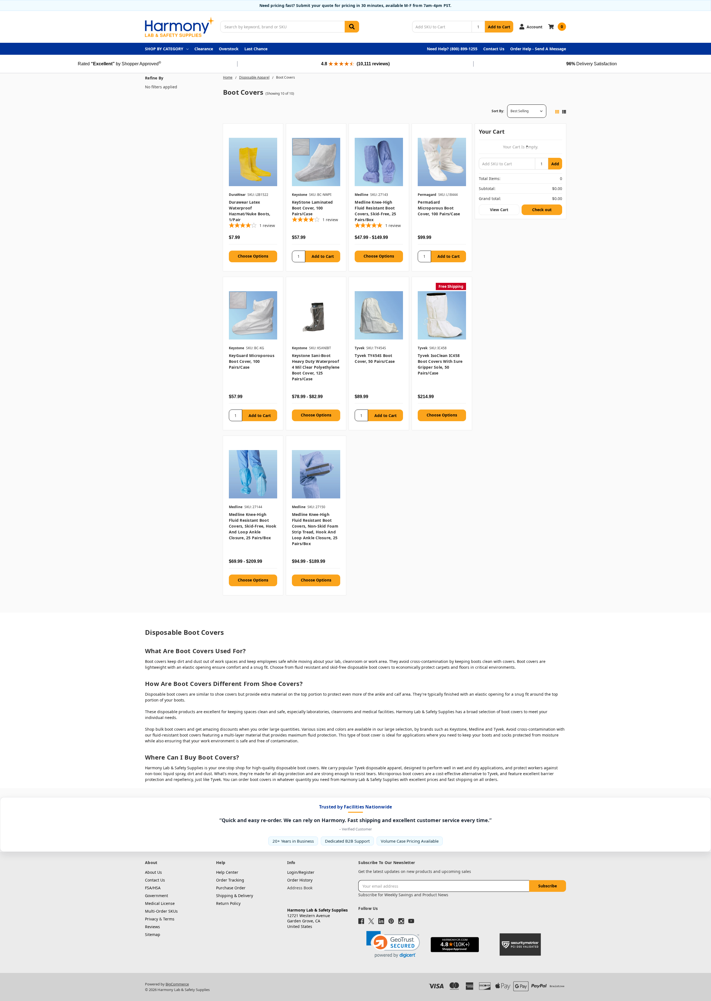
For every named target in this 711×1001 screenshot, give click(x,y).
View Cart (499, 209)
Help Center (227, 872)
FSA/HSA (153, 887)
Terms (168, 919)
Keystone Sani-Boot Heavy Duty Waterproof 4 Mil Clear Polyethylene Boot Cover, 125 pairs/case (316, 367)
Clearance (203, 48)
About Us (153, 872)
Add (555, 163)
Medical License (160, 903)
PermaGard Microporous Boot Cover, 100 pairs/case (439, 207)
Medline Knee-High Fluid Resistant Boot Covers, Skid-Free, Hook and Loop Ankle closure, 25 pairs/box (253, 526)
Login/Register (300, 872)
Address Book (299, 887)
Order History (299, 880)
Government (156, 895)
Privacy (151, 919)
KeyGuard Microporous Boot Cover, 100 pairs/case (251, 361)
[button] (393, 944)
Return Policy (228, 903)
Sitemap (152, 934)
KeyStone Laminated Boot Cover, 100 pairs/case (312, 207)
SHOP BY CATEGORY (164, 48)
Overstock (229, 48)
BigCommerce (177, 984)
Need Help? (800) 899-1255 (452, 48)
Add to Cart (499, 26)
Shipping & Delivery (234, 895)
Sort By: (498, 111)
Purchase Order (231, 887)
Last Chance (255, 48)
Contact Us (493, 48)
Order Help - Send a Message (538, 48)
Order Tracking (230, 880)
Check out (542, 209)
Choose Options (253, 256)
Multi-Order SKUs (161, 911)
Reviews (152, 926)
